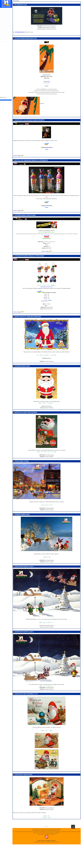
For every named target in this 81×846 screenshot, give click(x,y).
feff (1, 58)
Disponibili (2, 11)
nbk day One (3, 31)
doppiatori (4, 53)
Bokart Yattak (3, 15)
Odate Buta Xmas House (23, 774)
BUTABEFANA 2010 (19, 32)
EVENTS (1, 30)
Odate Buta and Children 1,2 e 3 (26, 694)
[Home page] (6, 6)
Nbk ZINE (1, 38)
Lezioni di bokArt (3, 16)
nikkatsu (3, 72)
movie (2, 69)
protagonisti (3, 75)
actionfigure (3, 44)
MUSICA (1, 70)
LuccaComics (2, 63)
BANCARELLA (2, 10)
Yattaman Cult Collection (4, 13)
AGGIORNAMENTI (3, 9)
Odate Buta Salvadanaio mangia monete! (30, 120)
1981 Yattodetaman (4, 21)
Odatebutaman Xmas (22, 366)
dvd (1, 54)
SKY (1, 78)
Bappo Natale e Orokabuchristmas (28, 316)
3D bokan (2, 14)
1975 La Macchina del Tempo (5, 19)
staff (1, 79)
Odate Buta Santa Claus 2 (24, 566)
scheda (3, 77)
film (1, 59)
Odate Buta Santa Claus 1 (24, 632)
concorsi (1, 49)
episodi (1, 56)
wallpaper (4, 88)
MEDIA (1, 32)
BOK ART (29, 6)
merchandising (6, 66)
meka (1, 65)
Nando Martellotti (23, 6)
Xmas (1, 91)
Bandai (34, 121)
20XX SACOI (2, 27)
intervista (2, 61)
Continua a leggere (18, 155)
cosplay (1, 51)
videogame (3, 86)
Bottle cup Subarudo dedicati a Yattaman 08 (31, 160)
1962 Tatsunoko (3, 18)
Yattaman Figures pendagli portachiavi (29, 256)
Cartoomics (3, 48)
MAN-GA (1, 64)
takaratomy (3, 81)
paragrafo (3, 73)
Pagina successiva (73, 827)
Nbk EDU (1, 36)
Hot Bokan (2, 39)
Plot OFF (2, 28)
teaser (1, 82)
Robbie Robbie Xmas (22, 514)
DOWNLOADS (2, 29)
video (2, 84)
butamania (3, 47)
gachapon (2, 60)
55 (46, 147)
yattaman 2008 (2, 94)
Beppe (20, 40)
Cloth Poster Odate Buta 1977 (26, 38)
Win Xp (1, 90)
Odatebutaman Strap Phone (25, 215)
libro (1, 62)
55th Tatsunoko (2, 43)
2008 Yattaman (3, 22)
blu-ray (1, 45)
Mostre (1, 67)
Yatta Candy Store (22, 461)
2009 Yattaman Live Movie (5, 23)
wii (0, 89)
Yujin (1, 95)
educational (2, 55)
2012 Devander (3, 24)
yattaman (3, 93)
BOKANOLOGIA (2, 17)
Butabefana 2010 (21, 4)
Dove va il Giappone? (4, 37)
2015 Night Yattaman (4, 25)
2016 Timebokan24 (3, 26)
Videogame (2, 35)
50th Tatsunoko (3, 42)
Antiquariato (15, 213)
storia (1, 80)
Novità (2, 12)
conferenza (3, 50)
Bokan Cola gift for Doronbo (26, 412)
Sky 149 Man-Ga (3, 34)
